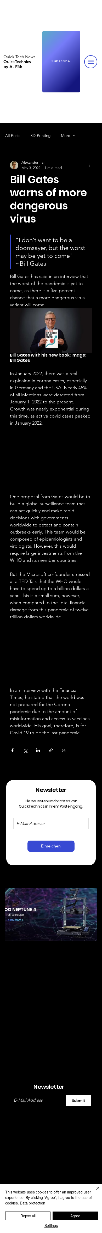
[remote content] (51, 460)
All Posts (12, 135)
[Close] (94, 1191)
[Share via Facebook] (12, 750)
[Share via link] (50, 750)
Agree (75, 1215)
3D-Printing (40, 135)
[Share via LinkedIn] (38, 750)
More (65, 135)
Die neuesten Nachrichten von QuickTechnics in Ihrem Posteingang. (51, 803)
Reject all (28, 1215)
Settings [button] (51, 1225)
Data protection (32, 1203)
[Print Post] (63, 750)
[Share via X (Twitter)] (25, 750)
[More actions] (89, 165)
